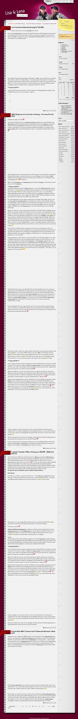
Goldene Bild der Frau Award (64, 137)
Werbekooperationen (65, 51)
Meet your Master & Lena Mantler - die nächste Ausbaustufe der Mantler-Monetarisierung (66, 107)
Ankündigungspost (24, 641)
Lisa (62, 47)
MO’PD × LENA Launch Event (64, 126)
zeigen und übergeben (32, 294)
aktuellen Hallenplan (49, 699)
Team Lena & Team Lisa (44, 246)
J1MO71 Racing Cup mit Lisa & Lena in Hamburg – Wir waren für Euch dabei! (32, 115)
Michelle (9, 381)
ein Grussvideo (30, 386)
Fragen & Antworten (64, 25)
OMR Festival (61, 156)
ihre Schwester (40, 241)
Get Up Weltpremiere (63, 132)
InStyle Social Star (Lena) (63, 63)
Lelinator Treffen (11, 129)
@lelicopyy (46, 124)
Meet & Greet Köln (62, 144)
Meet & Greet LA (62, 140)
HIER (37, 78)
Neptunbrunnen (40, 644)
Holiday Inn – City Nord (43, 476)
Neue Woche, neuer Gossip (66, 110)
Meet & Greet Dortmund (63, 151)
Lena (62, 48)
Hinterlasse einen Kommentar (50, 110)
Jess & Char (31, 241)
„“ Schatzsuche (27, 638)
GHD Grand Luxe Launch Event (64, 133)
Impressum (31, 716)
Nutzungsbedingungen (39, 716)
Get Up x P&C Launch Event (64, 130)
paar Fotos (17, 443)
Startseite (63, 23)
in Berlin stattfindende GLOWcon (48, 694)
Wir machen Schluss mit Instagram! (29, 23)
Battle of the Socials (63, 128)
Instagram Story (26, 206)
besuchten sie (18, 182)
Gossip (62, 45)
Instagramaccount (12, 531)
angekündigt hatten (49, 636)
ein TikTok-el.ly (24, 443)
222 (43, 706)
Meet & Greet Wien (62, 142)
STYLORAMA (43, 215)
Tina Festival (61, 154)
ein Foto (11, 179)
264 (49, 706)
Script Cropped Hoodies (16, 685)
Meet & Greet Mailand (63, 146)
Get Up (60, 79)
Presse (62, 50)
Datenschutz (46, 716)
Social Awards (61, 147)
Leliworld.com (42, 539)
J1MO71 (51, 176)
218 (29, 706)
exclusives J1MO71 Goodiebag (20, 297)
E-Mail (20, 543)
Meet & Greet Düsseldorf (63, 135)
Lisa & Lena (63, 46)
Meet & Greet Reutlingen (63, 149)
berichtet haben (18, 33)
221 (39, 706)
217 (26, 706)
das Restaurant (27, 182)
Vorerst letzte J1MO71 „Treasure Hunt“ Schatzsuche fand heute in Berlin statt (33, 632)
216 (22, 706)
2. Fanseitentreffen (22, 201)
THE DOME (29, 30)
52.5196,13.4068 (32, 639)
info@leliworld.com (27, 531)
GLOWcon (51, 215)
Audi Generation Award (63, 139)
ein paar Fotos (42, 90)
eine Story (27, 445)
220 (36, 706)
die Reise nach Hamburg (30, 122)
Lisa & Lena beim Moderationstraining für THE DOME (27, 27)
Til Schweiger (40, 182)
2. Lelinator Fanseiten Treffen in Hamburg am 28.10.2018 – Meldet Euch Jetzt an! (32, 453)
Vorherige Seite (12, 706)
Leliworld (63, 52)
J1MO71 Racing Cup (11, 124)
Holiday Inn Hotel (36, 365)
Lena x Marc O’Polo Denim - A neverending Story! (67, 111)
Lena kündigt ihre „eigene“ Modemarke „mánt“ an (49, 23)
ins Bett (18, 184)
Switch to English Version (66, 36)
